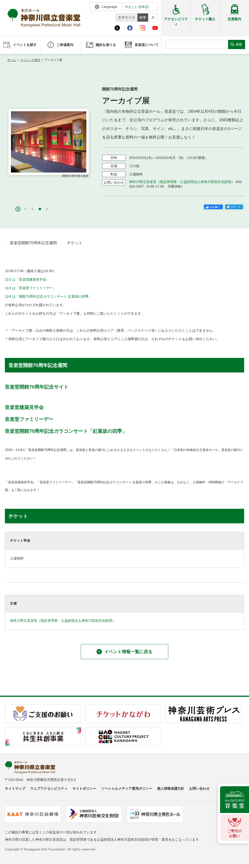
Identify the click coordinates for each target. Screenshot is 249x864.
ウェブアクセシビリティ (49, 788)
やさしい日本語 (137, 7)
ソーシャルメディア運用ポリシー (126, 788)
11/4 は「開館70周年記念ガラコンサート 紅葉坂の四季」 (48, 296)
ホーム (11, 60)
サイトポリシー (84, 788)
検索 (239, 44)
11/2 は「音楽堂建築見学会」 (27, 279)
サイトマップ (15, 788)
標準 (142, 17)
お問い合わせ (199, 788)
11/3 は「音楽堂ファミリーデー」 (30, 288)
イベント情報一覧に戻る (128, 651)
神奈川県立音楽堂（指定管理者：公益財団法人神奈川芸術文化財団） (182, 182)
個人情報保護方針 (170, 788)
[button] (25, 209)
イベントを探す (30, 60)
